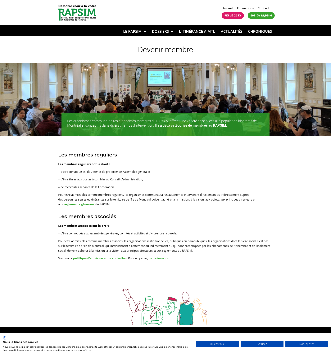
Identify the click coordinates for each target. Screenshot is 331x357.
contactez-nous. (159, 258)
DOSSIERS (160, 31)
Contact (263, 8)
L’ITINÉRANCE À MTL (197, 31)
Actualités (231, 31)
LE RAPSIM (132, 31)
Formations (245, 8)
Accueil (228, 8)
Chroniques (260, 31)
